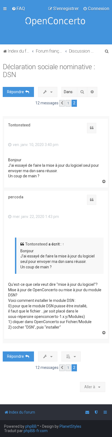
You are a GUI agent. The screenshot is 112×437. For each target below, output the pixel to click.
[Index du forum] (56, 22)
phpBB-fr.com (36, 431)
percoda (15, 197)
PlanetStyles (70, 426)
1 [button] (68, 103)
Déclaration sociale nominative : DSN (49, 71)
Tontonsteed (19, 125)
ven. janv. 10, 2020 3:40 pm (35, 144)
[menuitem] (18, 8)
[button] (62, 103)
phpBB (31, 426)
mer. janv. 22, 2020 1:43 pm (35, 216)
